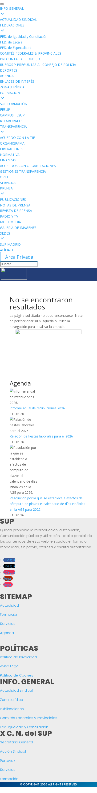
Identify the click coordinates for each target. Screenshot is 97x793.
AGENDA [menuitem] (7, 75)
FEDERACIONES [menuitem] (12, 25)
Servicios (7, 623)
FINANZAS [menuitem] (8, 160)
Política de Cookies (16, 675)
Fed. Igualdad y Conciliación (24, 726)
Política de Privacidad (18, 657)
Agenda (7, 632)
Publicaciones (12, 708)
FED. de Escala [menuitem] (11, 42)
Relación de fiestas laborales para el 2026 (41, 436)
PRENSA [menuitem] (6, 188)
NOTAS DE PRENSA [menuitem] (15, 205)
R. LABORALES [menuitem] (11, 121)
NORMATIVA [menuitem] (10, 154)
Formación (9, 614)
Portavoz (7, 760)
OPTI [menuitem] (4, 177)
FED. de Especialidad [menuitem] (15, 47)
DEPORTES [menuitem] (8, 70)
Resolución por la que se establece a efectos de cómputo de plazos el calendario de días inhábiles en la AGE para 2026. (47, 504)
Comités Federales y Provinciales (28, 717)
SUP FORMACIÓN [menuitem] (13, 104)
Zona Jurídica (11, 699)
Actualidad (9, 605)
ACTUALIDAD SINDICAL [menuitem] (18, 19)
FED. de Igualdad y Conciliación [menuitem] (23, 36)
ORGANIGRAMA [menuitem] (12, 143)
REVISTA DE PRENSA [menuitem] (16, 210)
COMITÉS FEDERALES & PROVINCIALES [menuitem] (30, 53)
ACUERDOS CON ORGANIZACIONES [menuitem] (28, 165)
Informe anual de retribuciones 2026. (38, 408)
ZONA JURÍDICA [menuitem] (12, 87)
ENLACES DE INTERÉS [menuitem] (17, 81)
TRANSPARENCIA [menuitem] (13, 126)
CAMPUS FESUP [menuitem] (12, 115)
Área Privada (19, 257)
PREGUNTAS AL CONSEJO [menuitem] (20, 59)
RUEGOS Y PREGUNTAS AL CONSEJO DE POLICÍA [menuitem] (38, 64)
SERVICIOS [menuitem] (8, 182)
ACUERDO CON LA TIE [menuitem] (17, 137)
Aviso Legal (9, 666)
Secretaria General (16, 742)
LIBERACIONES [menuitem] (11, 149)
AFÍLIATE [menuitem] (7, 250)
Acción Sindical (13, 751)
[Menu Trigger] (2, 4)
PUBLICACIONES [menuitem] (13, 199)
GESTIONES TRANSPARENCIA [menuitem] (23, 171)
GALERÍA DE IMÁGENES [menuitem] (18, 227)
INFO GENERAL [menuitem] (12, 8)
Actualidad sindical (16, 690)
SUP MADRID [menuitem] (10, 244)
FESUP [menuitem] (5, 109)
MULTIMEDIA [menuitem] (10, 222)
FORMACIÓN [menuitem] (10, 92)
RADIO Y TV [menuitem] (9, 216)
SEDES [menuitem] (5, 233)
